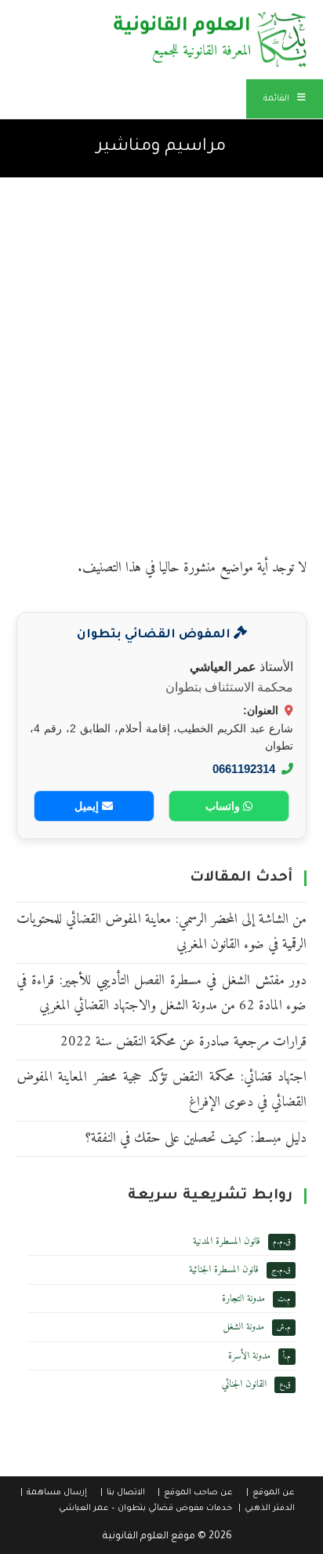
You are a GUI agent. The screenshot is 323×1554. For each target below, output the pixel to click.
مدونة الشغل (243, 1327)
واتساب (224, 806)
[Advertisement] (161, 347)
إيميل (88, 806)
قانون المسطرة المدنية (226, 1241)
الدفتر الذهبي (270, 1508)
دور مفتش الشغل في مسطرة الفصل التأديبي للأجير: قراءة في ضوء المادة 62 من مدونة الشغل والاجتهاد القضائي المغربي (161, 993)
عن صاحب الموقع (198, 1492)
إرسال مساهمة (57, 1492)
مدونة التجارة (243, 1299)
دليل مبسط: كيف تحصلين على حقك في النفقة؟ (196, 1138)
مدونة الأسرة (249, 1356)
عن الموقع (273, 1492)
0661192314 (243, 768)
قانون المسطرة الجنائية (224, 1269)
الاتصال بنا (126, 1492)
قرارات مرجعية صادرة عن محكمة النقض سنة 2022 (183, 1042)
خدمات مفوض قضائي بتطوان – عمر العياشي (145, 1508)
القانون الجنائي (244, 1384)
